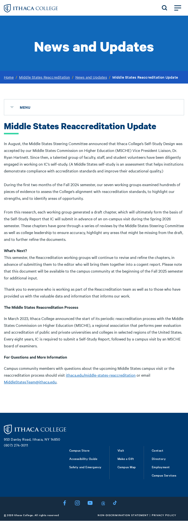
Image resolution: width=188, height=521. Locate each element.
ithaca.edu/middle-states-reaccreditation (101, 375)
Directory (159, 458)
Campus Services (164, 475)
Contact (158, 450)
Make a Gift (126, 458)
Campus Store (79, 450)
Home (9, 77)
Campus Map (127, 467)
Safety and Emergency (85, 467)
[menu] (12, 107)
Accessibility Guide (83, 458)
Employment (161, 467)
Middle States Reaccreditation (44, 77)
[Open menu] (178, 8)
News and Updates (91, 77)
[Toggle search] (164, 8)
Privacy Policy (164, 515)
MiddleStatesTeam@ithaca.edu (30, 381)
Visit (121, 450)
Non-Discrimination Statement (123, 515)
